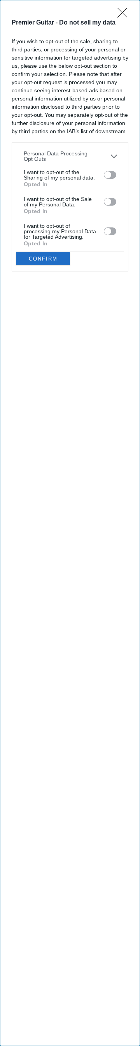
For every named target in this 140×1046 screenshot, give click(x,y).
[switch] (110, 175)
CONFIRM (43, 259)
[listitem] (70, 156)
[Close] (124, 15)
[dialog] (70, 523)
